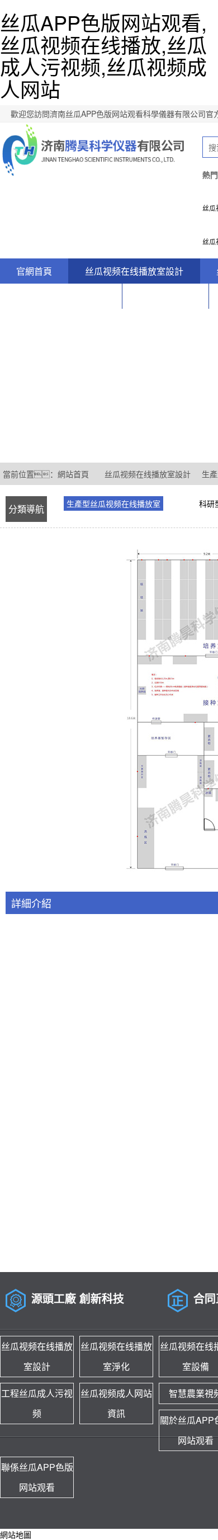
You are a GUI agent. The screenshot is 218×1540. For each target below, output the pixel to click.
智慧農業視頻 (165, 296)
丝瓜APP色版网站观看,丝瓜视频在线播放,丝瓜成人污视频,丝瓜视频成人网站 (103, 55)
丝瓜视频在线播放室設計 (134, 271)
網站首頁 (73, 473)
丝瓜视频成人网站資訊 (61, 296)
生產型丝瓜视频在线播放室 (113, 503)
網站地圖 (15, 1534)
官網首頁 (34, 271)
